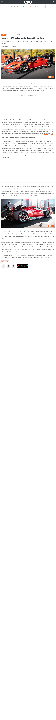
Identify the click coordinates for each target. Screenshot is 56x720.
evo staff (5, 46)
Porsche (46, 133)
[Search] (53, 2)
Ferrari (42, 84)
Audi (52, 133)
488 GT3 (9, 157)
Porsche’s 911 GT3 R (34, 88)
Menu (2, 2)
